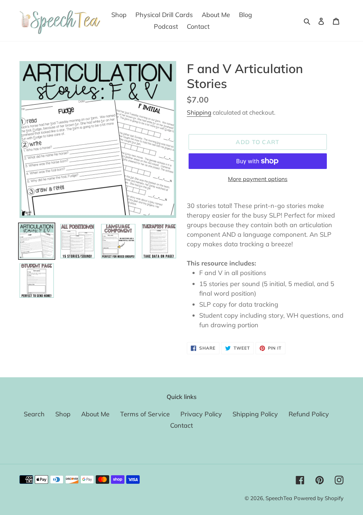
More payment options (257, 178)
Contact (181, 425)
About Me (95, 414)
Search (34, 414)
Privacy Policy (201, 414)
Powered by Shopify (319, 498)
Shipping (199, 112)
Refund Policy (309, 414)
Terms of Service (145, 414)
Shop (63, 414)
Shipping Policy (255, 414)
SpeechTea (279, 498)
